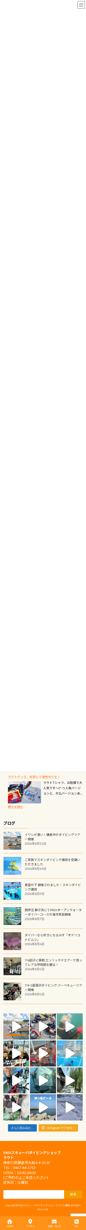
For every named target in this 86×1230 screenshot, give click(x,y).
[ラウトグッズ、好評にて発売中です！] (24, 792)
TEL (76, 1226)
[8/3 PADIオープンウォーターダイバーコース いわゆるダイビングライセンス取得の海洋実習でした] (43, 1026)
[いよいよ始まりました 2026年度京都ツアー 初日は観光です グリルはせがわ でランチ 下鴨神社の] (16, 1107)
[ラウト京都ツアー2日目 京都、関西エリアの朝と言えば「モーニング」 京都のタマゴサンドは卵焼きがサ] (70, 1080)
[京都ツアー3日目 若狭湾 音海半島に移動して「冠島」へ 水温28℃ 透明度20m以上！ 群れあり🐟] (43, 1080)
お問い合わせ (54, 1226)
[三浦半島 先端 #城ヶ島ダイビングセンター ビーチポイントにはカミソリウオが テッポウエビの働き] (70, 1107)
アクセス (30, 1226)
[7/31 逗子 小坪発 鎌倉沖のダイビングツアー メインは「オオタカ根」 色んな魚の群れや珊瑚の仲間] (70, 1026)
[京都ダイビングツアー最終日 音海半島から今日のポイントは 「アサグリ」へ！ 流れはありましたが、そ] (16, 1080)
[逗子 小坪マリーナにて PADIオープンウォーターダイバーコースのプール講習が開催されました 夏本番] (70, 1053)
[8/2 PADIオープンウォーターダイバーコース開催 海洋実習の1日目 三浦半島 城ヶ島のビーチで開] (16, 1053)
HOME (9, 1226)
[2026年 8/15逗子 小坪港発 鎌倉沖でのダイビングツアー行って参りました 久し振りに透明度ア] (16, 1026)
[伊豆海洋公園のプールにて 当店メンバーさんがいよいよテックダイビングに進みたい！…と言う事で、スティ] (43, 1053)
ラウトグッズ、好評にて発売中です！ (34, 777)
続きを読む (15, 807)
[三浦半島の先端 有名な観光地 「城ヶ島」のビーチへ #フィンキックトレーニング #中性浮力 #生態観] (43, 1107)
